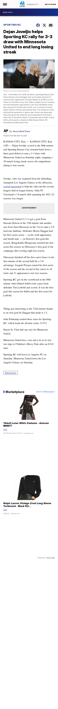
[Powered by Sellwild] (50, 558)
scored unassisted (12, 186)
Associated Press (21, 131)
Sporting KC (12, 24)
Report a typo (10, 373)
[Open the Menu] (4, 4)
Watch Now (50, 4)
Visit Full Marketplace (45, 392)
